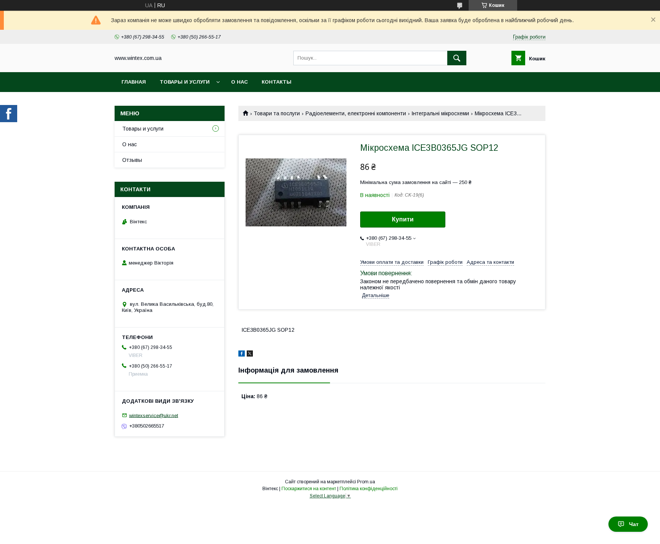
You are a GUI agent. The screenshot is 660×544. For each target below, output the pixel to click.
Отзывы (132, 160)
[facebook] (241, 355)
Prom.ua (366, 481)
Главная (133, 82)
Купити (403, 219)
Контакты (276, 82)
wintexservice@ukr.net (153, 415)
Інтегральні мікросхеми (440, 113)
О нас (239, 82)
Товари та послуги (277, 113)
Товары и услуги (185, 82)
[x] (250, 355)
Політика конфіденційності (369, 488)
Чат (634, 524)
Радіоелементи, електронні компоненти (356, 113)
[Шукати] (456, 58)
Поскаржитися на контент (308, 488)
